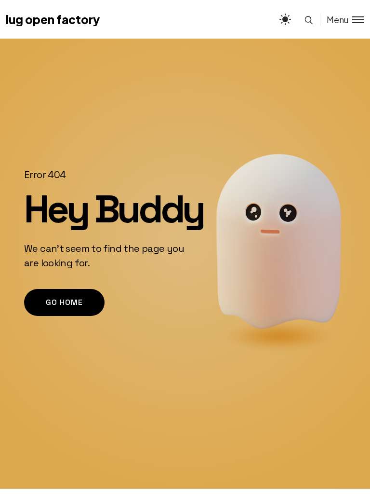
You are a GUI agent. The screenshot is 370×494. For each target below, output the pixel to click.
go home (64, 302)
